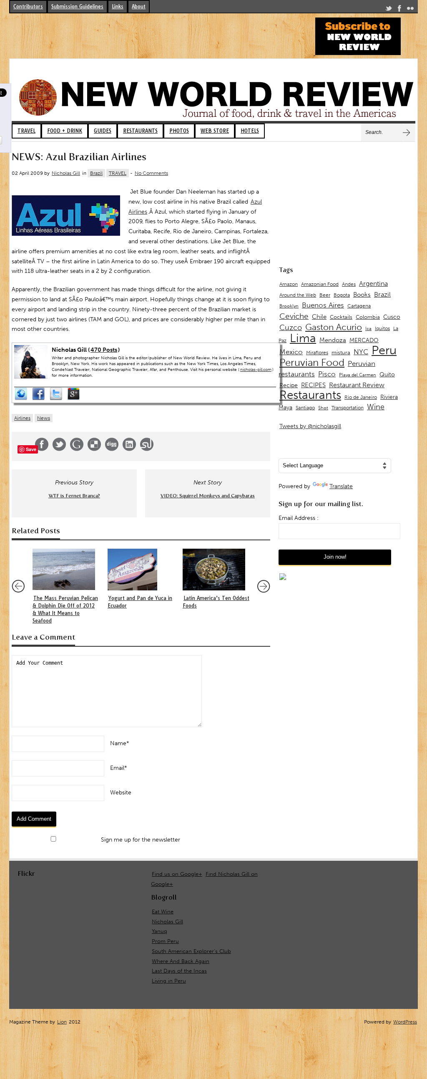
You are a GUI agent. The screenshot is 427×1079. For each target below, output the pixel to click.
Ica (368, 328)
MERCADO (364, 340)
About (139, 6)
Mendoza (332, 340)
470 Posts (103, 349)
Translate (341, 486)
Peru (384, 350)
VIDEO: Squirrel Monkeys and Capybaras (208, 496)
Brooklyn (289, 306)
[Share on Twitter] (59, 449)
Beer (324, 295)
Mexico (291, 352)
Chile (319, 316)
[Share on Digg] (111, 449)
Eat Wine (162, 911)
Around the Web (297, 295)
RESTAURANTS (140, 131)
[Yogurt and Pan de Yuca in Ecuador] (141, 569)
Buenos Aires (323, 305)
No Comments (151, 173)
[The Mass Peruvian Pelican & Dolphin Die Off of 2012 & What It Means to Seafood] (66, 569)
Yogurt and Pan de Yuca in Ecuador (140, 602)
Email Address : (299, 518)
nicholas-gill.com (255, 369)
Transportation (348, 407)
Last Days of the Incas (179, 971)
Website (120, 792)
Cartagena (359, 306)
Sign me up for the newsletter (139, 839)
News (43, 418)
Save (31, 449)
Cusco (391, 316)
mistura (341, 352)
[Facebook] (399, 9)
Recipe (288, 385)
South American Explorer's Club (191, 951)
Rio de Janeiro (360, 397)
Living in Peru (169, 981)
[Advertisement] (161, 36)
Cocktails (341, 317)
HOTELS (250, 131)
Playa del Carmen (357, 375)
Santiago (305, 408)
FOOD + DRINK (64, 131)
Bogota (342, 295)
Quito (387, 374)
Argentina (373, 283)
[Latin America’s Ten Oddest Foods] (216, 569)
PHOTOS (179, 131)
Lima (303, 338)
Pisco (327, 374)
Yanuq (159, 931)
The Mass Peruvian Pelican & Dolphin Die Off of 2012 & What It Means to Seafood (65, 609)
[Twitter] (388, 9)
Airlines (22, 418)
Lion (62, 1022)
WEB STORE (215, 131)
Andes (349, 284)
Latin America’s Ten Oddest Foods (216, 602)
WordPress (405, 1022)
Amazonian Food (320, 284)
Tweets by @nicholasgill (310, 426)
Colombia (368, 317)
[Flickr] (410, 9)
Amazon (288, 284)
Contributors (28, 6)
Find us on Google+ (177, 874)
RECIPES (313, 385)
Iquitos (382, 328)
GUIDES (102, 131)
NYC (361, 352)
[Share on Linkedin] (129, 449)
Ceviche (294, 316)
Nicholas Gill (66, 173)
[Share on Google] (76, 449)
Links (117, 6)
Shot (323, 408)
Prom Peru (165, 941)
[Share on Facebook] (41, 449)
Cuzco (290, 327)
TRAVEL (26, 131)
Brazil (96, 173)
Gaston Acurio (333, 327)
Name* (119, 743)
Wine (375, 406)
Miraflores (317, 352)
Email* (118, 767)
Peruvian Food (311, 362)
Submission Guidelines (77, 6)
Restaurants (310, 395)
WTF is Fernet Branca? (74, 496)
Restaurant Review (356, 385)
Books (362, 294)
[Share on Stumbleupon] (146, 449)
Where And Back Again (180, 961)
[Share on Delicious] (94, 449)
